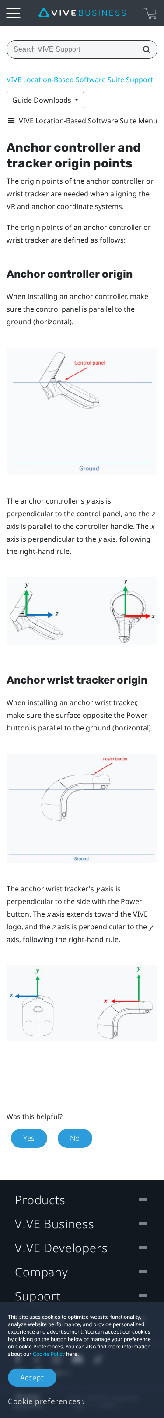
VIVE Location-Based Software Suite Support (80, 79)
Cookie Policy (49, 1354)
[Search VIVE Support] (143, 49)
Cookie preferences (44, 1401)
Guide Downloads (42, 100)
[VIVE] (82, 13)
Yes (29, 1138)
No (75, 1138)
